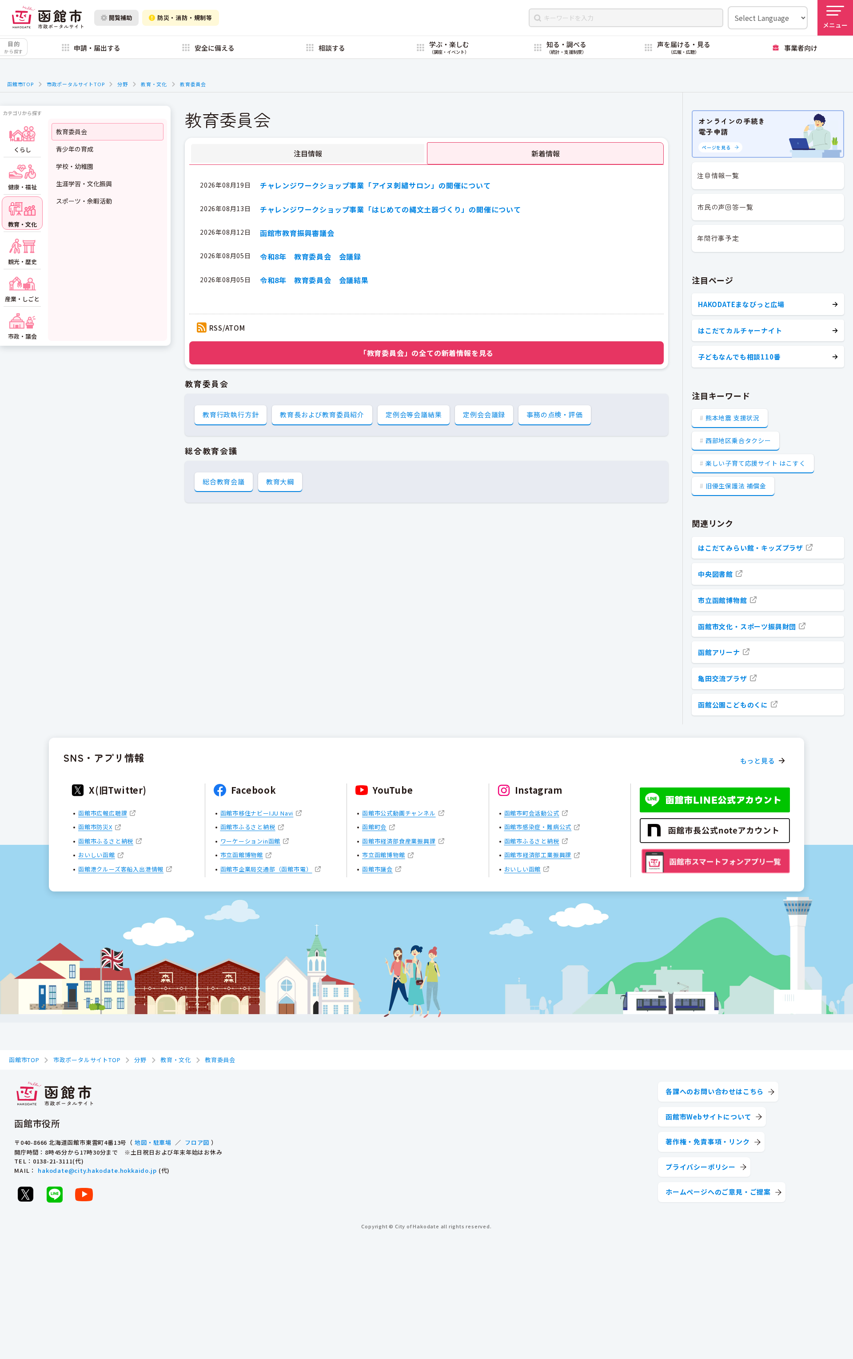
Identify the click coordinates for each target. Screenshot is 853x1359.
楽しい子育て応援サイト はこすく (756, 463)
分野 (122, 84)
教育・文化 (154, 84)
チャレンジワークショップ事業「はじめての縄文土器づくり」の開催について (390, 209)
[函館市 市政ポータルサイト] (47, 17)
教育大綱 (280, 481)
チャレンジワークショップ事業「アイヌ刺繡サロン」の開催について (375, 185)
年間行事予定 (718, 238)
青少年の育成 (74, 148)
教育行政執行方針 (231, 414)
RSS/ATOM (227, 327)
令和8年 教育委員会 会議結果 (314, 280)
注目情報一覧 (718, 175)
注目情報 (308, 153)
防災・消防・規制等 (184, 17)
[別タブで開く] (25, 1194)
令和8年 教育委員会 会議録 (310, 256)
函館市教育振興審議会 (297, 233)
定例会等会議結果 (414, 414)
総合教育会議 (224, 481)
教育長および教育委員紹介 (322, 414)
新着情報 (545, 153)
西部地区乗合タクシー (738, 440)
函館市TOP (20, 84)
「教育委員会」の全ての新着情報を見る (426, 353)
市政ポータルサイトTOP (76, 84)
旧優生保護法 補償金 (736, 485)
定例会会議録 (484, 414)
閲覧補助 (120, 17)
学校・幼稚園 (74, 166)
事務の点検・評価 (554, 414)
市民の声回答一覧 (725, 207)
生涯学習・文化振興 (84, 183)
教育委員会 (193, 84)
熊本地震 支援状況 (733, 417)
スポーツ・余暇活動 (84, 200)
